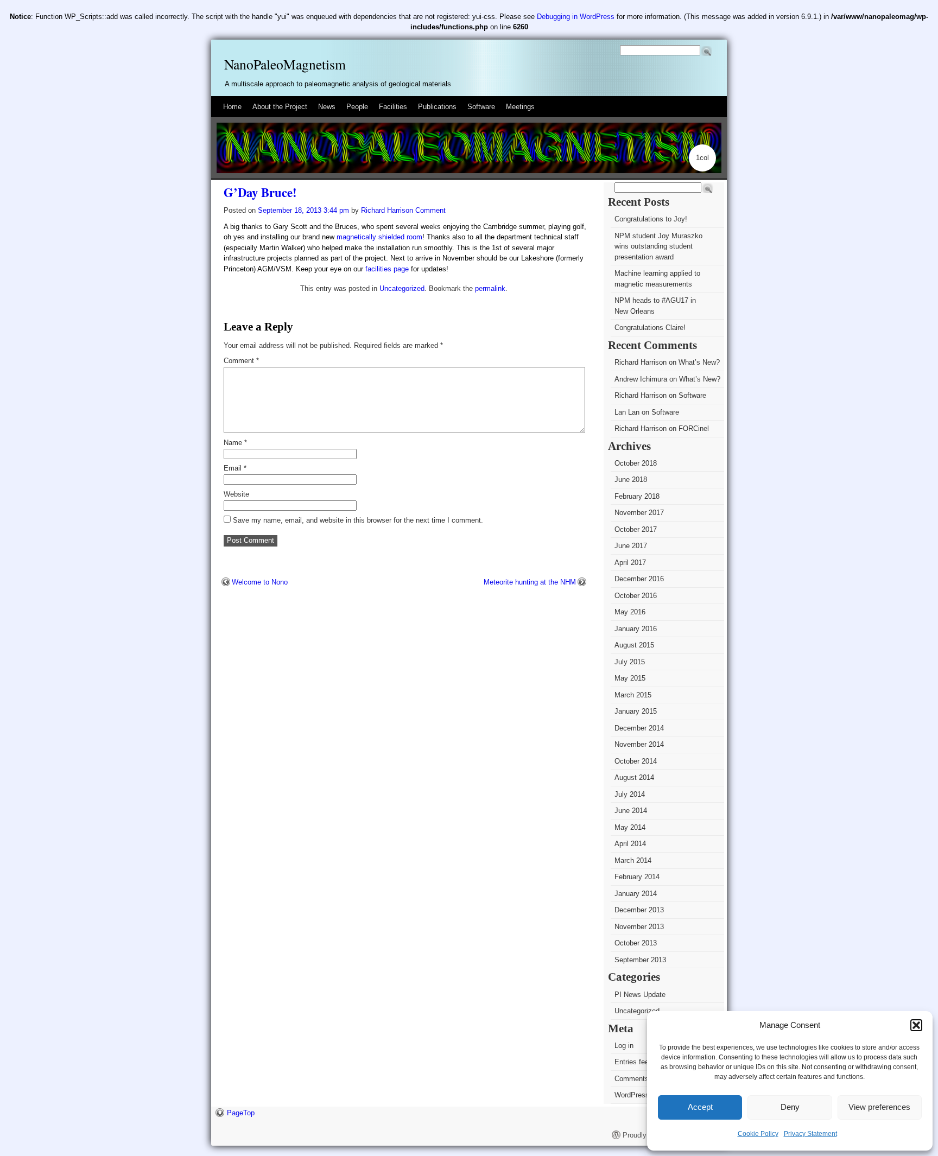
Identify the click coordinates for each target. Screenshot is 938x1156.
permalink (490, 288)
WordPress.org (637, 1095)
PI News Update (640, 994)
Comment (241, 361)
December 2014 (639, 728)
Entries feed (633, 1062)
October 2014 (635, 761)
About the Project (279, 107)
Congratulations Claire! (650, 327)
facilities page (387, 269)
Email (235, 468)
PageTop (241, 1113)
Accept (700, 1106)
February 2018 (637, 496)
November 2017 (639, 513)
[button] (916, 1025)
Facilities (393, 107)
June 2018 (630, 479)
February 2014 (637, 877)
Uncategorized (401, 288)
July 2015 (629, 662)
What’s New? (699, 362)
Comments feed (639, 1079)
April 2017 (630, 562)
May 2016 (629, 612)
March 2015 (632, 695)
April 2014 (630, 844)
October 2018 (635, 463)
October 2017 (635, 529)
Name (235, 443)
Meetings (520, 107)
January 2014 (635, 894)
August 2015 (634, 645)
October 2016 (635, 596)
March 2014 (632, 860)
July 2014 (629, 794)
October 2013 (635, 943)
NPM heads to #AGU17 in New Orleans (655, 305)
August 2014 (634, 777)
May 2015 (629, 678)
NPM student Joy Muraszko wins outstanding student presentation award (658, 246)
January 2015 (635, 711)
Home (232, 107)
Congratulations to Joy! (650, 219)
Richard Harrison (387, 210)
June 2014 (630, 810)
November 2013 (639, 927)
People (357, 107)
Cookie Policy (758, 1134)
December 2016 (639, 579)
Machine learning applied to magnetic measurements (657, 278)
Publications (437, 107)
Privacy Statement (810, 1134)
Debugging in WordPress (575, 16)
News (326, 107)
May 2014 (629, 827)
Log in (623, 1045)
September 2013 (640, 960)
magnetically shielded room (379, 237)
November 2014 (639, 744)
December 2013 (639, 910)
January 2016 (635, 629)
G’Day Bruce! (260, 192)
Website (236, 494)
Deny (790, 1106)
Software (481, 107)
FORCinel (694, 428)
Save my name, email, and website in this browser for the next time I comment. (358, 520)
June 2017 (630, 546)
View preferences (879, 1106)
